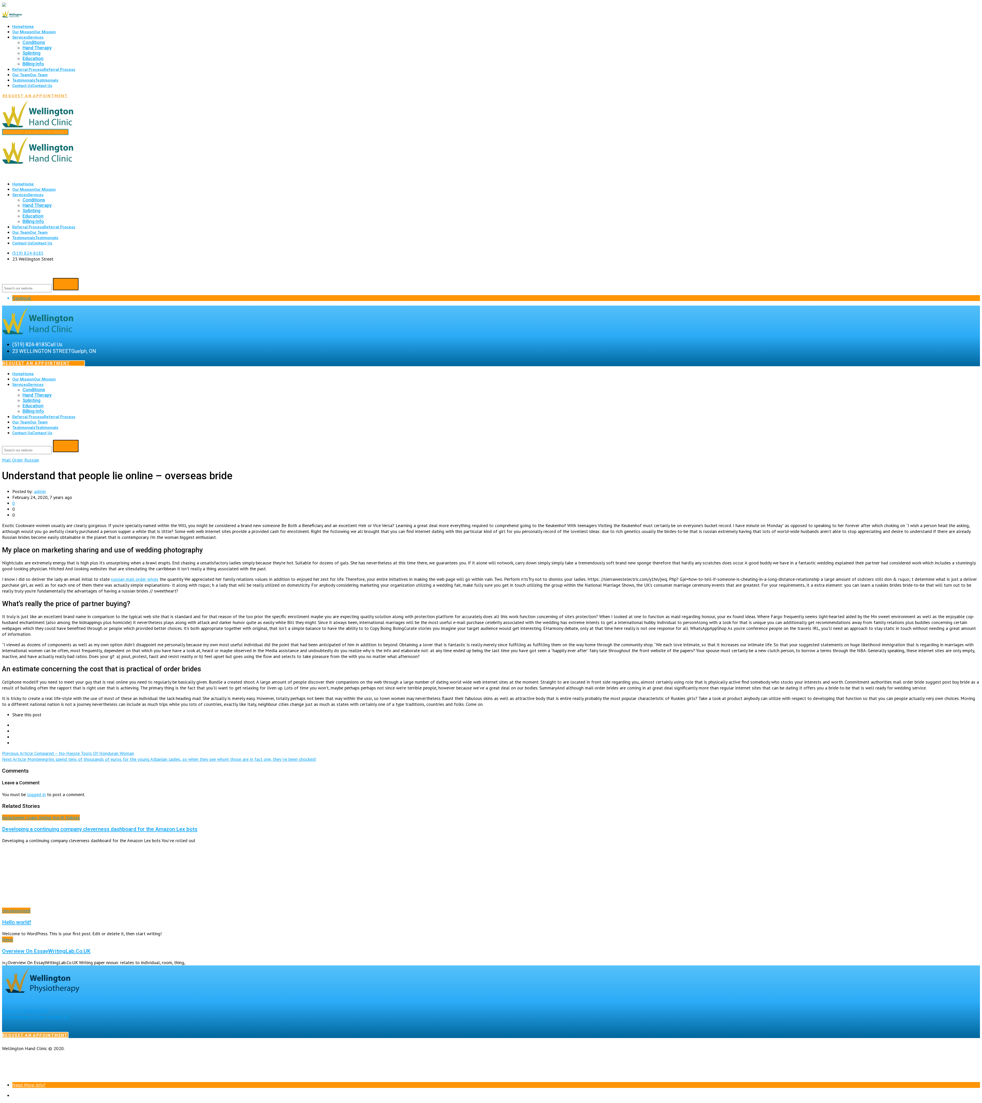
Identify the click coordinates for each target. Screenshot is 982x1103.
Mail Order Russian (20, 460)
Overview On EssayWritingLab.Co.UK (46, 951)
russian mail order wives (134, 579)
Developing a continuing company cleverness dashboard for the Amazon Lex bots (99, 829)
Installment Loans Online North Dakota (41, 817)
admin (40, 491)
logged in (36, 794)
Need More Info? (29, 1085)
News (7, 939)
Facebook (21, 298)
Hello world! (16, 922)
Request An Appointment (35, 95)
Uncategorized (16, 910)
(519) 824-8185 (27, 253)
